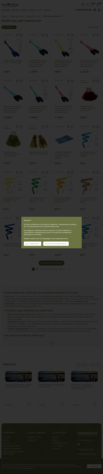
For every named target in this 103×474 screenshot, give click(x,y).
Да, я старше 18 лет (32, 243)
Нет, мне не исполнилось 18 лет (56, 243)
